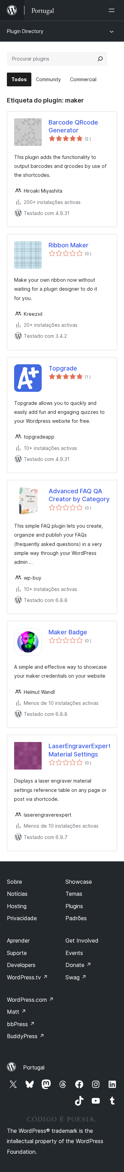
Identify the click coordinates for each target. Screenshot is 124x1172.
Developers (21, 964)
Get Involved (82, 940)
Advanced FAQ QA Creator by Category (79, 495)
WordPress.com (30, 999)
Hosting (17, 906)
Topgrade (63, 368)
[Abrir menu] (113, 10)
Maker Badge (68, 632)
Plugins (74, 906)
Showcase (78, 881)
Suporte (17, 952)
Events (74, 952)
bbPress (21, 1024)
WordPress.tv (27, 977)
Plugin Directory (25, 31)
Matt (16, 1011)
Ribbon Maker (69, 245)
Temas (73, 893)
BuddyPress (25, 1036)
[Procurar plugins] (100, 59)
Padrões (76, 918)
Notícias (17, 893)
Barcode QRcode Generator (73, 126)
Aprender (18, 940)
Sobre (14, 881)
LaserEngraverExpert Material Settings (79, 749)
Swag (75, 977)
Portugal (33, 1067)
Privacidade (22, 918)
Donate (78, 964)
